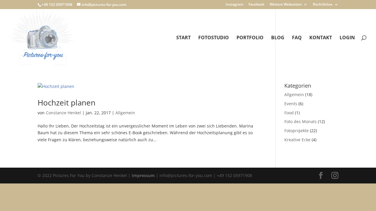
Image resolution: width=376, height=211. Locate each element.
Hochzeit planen (66, 102)
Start (183, 38)
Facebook (256, 5)
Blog (277, 38)
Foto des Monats (300, 121)
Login (347, 38)
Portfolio (249, 38)
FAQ (297, 38)
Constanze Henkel (63, 112)
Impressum (143, 175)
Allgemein (125, 112)
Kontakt (320, 38)
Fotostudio (213, 38)
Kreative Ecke (297, 139)
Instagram (234, 5)
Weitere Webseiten (286, 5)
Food (289, 112)
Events (290, 103)
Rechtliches (323, 5)
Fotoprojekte (296, 130)
